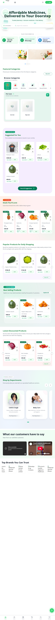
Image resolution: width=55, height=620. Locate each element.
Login (49, 2)
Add (15, 159)
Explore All (46, 292)
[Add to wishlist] (17, 149)
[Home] (15, 2)
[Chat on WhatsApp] (52, 611)
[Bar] (4, 2)
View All (47, 74)
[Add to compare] (17, 151)
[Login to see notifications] (43, 2)
